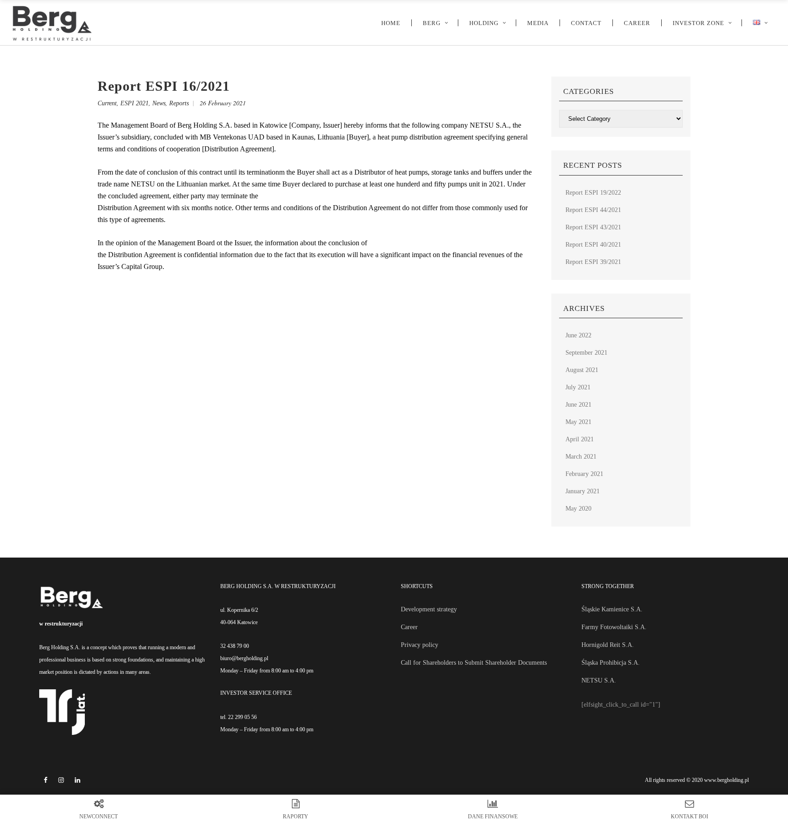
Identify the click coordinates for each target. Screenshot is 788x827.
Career (409, 627)
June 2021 (578, 404)
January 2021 (582, 491)
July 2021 (578, 387)
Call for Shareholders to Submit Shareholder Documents (474, 662)
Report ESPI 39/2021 (593, 261)
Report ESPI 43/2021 (593, 227)
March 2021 (580, 456)
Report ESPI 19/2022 (593, 192)
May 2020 (578, 508)
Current (107, 103)
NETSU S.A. (598, 680)
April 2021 (579, 439)
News (159, 103)
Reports (179, 103)
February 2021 (584, 473)
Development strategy (429, 609)
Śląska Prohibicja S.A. (610, 662)
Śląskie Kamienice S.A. (612, 609)
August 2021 (581, 370)
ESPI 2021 (134, 103)
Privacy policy (419, 644)
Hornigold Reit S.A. (607, 644)
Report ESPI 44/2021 (593, 210)
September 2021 (586, 352)
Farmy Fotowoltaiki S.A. (614, 627)
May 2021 (578, 422)
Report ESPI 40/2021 (593, 244)
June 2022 (578, 335)
